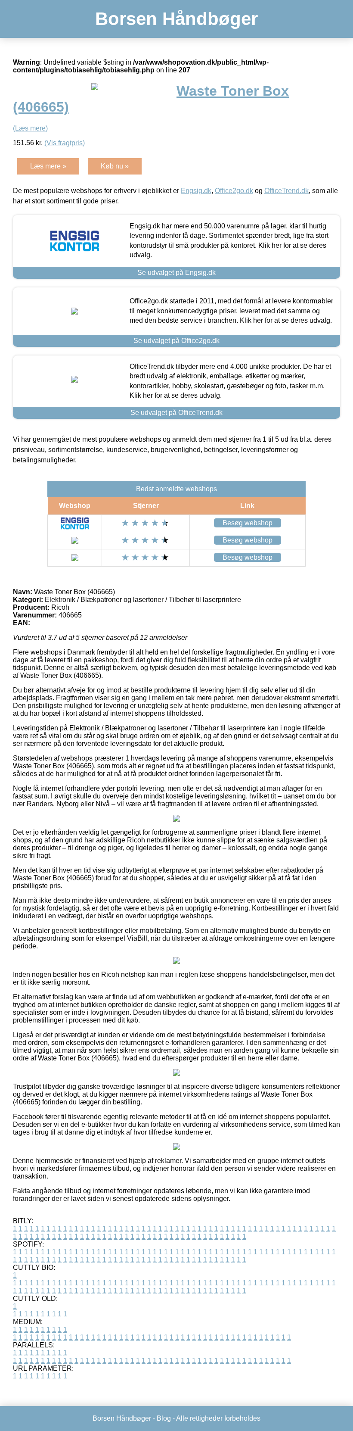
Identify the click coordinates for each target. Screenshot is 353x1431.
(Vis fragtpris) (64, 143)
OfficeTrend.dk (286, 190)
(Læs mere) (30, 128)
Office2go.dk (234, 190)
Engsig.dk (196, 190)
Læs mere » (48, 166)
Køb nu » (115, 166)
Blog (164, 1418)
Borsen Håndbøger (176, 19)
